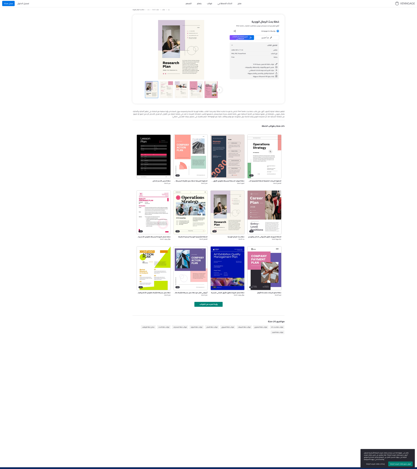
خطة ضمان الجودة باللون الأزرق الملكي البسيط (227, 293)
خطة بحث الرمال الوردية (236, 237)
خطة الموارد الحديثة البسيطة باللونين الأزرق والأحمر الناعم (227, 181)
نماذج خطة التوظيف (148, 327)
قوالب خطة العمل (212, 327)
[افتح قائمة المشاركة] (234, 31)
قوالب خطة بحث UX (277, 327)
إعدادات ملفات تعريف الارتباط (375, 463)
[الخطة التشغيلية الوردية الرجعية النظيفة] (190, 212)
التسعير (189, 3)
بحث (148, 9)
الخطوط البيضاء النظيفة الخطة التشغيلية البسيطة (264, 181)
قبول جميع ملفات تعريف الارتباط (400, 463)
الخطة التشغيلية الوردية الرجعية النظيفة (192, 237)
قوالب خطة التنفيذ (277, 332)
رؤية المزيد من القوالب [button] (208, 304)
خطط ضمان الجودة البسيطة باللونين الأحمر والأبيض (153, 237)
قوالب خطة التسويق (227, 327)
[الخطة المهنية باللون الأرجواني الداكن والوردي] (264, 212)
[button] (267, 37)
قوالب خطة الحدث (163, 327)
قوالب (209, 3)
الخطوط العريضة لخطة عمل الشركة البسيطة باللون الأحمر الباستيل (190, 181)
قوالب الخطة (155, 9)
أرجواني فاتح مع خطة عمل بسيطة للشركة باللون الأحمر (190, 293)
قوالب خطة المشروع (260, 327)
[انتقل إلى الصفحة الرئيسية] (405, 3)
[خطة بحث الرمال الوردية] (227, 212)
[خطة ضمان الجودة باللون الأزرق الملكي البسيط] (227, 268)
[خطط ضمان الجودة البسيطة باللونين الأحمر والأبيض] (153, 212)
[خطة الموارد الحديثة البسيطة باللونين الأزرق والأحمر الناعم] (227, 156)
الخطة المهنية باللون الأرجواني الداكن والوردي (264, 237)
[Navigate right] (219, 90)
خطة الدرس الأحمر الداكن (161, 181)
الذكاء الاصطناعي (225, 3)
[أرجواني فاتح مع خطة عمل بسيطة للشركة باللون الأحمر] (190, 268)
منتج (239, 3)
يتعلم (199, 3)
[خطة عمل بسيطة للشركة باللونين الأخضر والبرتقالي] (153, 268)
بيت (169, 9)
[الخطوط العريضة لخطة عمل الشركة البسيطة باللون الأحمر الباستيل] (190, 156)
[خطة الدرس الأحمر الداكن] (153, 156)
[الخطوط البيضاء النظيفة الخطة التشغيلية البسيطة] (264, 156)
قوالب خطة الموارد (196, 327)
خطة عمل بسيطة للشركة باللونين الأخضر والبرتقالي (153, 293)
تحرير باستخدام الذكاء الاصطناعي (240, 37)
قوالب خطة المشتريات (180, 327)
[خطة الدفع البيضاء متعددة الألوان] (264, 268)
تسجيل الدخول (23, 3)
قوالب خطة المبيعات (244, 327)
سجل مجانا (8, 3)
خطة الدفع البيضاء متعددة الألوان (269, 293)
